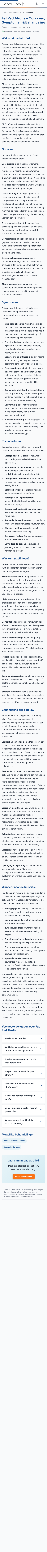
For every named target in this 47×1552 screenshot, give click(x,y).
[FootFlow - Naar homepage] (13, 3)
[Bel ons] (36, 3)
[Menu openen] (42, 3)
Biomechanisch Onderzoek (14, 1141)
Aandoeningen (14, 12)
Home (4, 12)
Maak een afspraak (23, 1176)
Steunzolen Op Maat (12, 1147)
